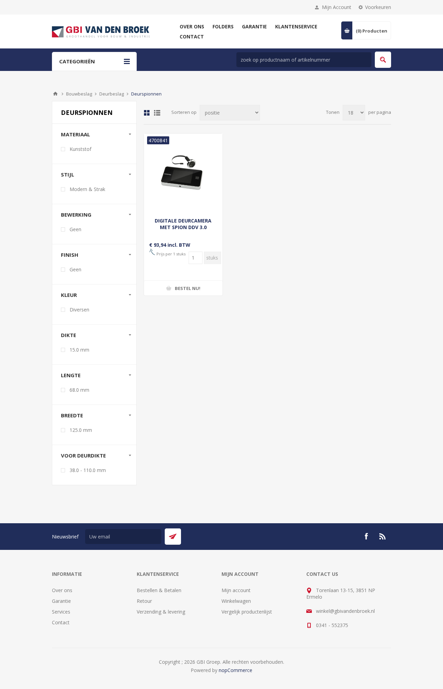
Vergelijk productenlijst (247, 611)
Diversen (79, 309)
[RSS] (382, 536)
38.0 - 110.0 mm (88, 470)
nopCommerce (235, 670)
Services (61, 611)
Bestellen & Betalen (159, 590)
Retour (144, 601)
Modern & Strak (87, 189)
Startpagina (55, 93)
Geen (75, 229)
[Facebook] (366, 536)
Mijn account (236, 590)
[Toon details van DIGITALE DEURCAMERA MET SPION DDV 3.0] (183, 173)
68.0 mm (79, 390)
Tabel (147, 113)
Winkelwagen (236, 601)
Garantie (61, 601)
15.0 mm (79, 349)
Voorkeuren (378, 7)
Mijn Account (336, 7)
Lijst (157, 113)
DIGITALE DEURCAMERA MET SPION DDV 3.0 (183, 223)
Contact (61, 622)
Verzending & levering (161, 611)
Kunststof (80, 149)
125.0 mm (81, 430)
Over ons (62, 590)
